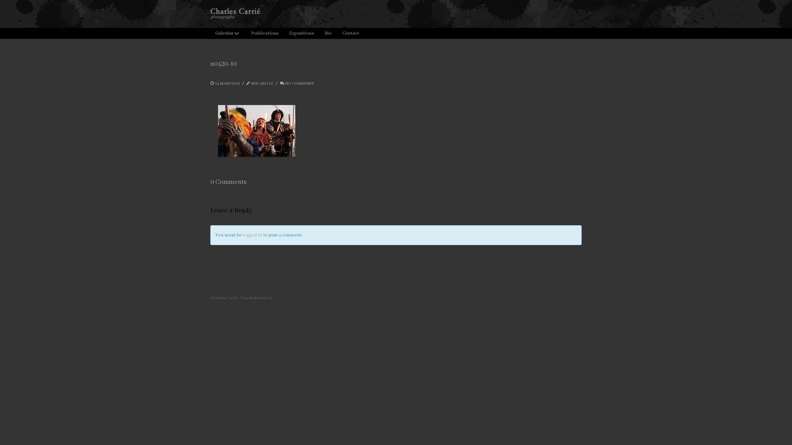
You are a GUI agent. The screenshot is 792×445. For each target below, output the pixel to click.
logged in (252, 235)
